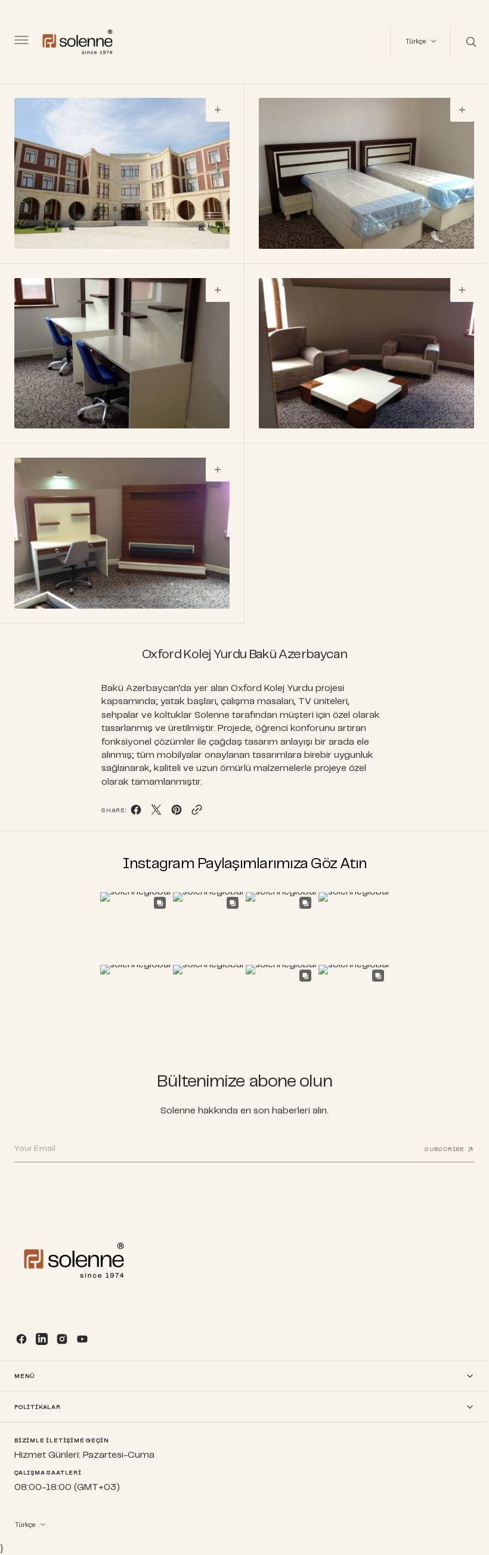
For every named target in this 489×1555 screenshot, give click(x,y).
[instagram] (62, 1339)
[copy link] (192, 804)
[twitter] (151, 804)
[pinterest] (172, 804)
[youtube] (82, 1339)
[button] (20, 42)
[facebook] (131, 804)
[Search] (461, 41)
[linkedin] (42, 1339)
